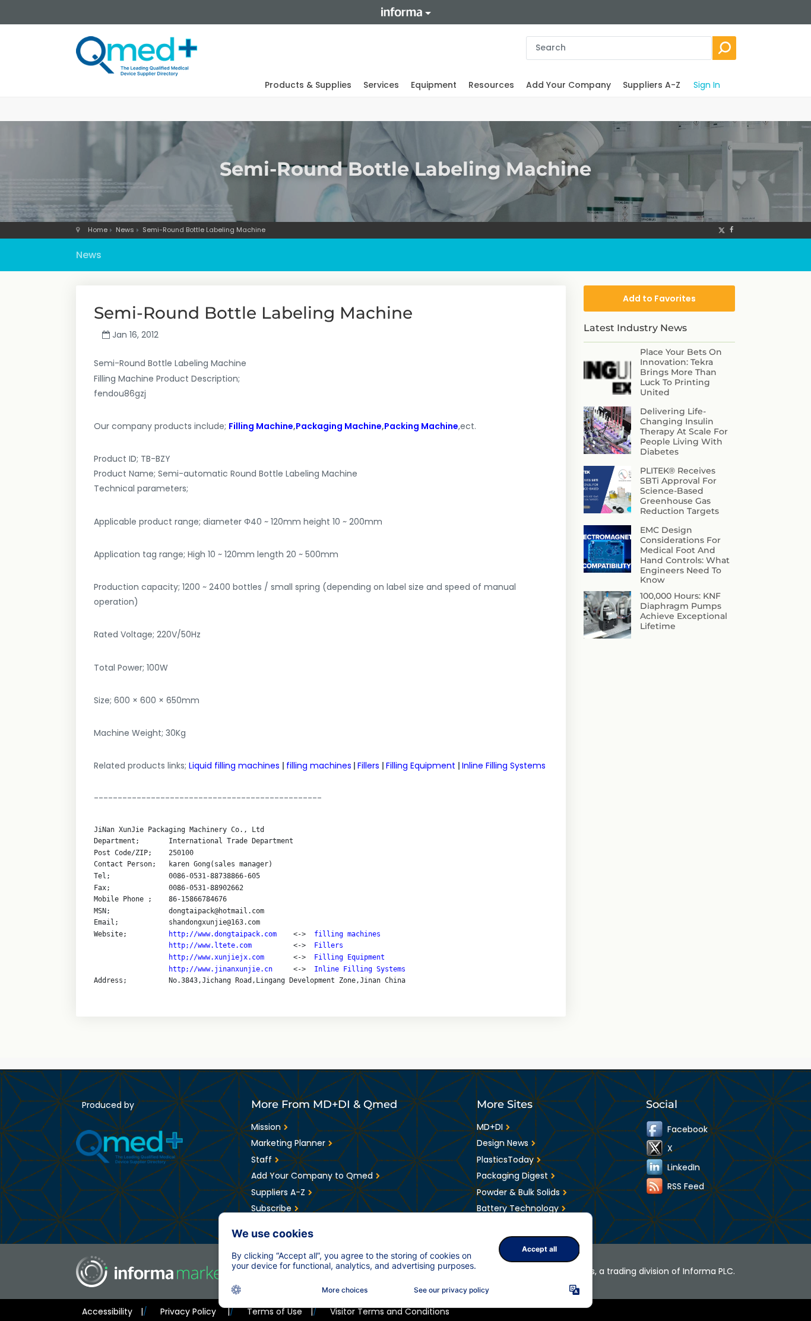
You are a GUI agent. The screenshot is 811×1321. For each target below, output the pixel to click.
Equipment (434, 85)
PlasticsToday (505, 1160)
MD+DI (490, 1127)
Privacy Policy (194, 1311)
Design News (502, 1143)
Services (381, 85)
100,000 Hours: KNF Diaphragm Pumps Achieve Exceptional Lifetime (683, 610)
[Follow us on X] (721, 229)
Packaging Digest (512, 1176)
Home (97, 229)
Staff (261, 1160)
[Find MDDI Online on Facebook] (655, 1129)
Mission (266, 1127)
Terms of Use (280, 1311)
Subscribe (271, 1208)
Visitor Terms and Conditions (389, 1311)
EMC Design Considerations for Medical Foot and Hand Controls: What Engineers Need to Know (685, 555)
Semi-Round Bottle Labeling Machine (203, 229)
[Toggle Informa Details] (405, 12)
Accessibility (112, 1311)
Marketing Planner (288, 1143)
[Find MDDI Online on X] (655, 1148)
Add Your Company (568, 85)
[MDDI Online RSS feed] (655, 1186)
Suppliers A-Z (651, 85)
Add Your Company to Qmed (312, 1176)
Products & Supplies (308, 85)
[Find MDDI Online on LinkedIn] (655, 1167)
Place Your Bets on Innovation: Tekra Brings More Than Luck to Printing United (681, 372)
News (125, 229)
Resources (491, 85)
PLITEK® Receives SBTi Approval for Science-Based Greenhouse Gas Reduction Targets (679, 490)
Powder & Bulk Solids (518, 1192)
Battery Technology (518, 1208)
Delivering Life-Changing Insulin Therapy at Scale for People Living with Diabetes (684, 431)
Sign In (706, 85)
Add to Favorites (659, 298)
